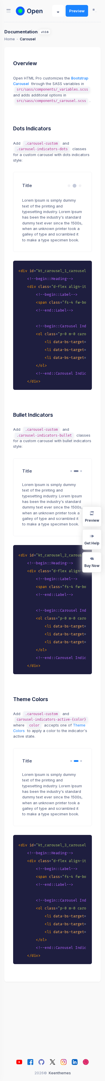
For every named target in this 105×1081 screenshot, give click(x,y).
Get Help (91, 543)
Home (9, 39)
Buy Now (91, 565)
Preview (77, 10)
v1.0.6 (44, 32)
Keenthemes (60, 1073)
